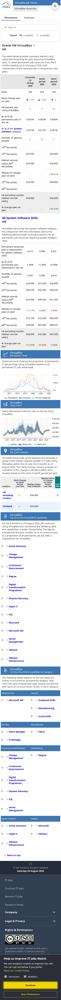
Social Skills (44, 716)
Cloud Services (7, 693)
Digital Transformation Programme (17, 587)
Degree (12, 576)
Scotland (7, 506)
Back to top (14, 855)
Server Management (16, 640)
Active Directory (17, 546)
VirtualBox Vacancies (25, 8)
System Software (8, 818)
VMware (13, 649)
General (34, 693)
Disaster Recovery (18, 598)
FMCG (41, 731)
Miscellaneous (37, 724)
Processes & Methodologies (13, 748)
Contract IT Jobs (14, 888)
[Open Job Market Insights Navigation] (55, 5)
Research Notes (14, 904)
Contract (29, 17)
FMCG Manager (17, 731)
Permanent (11, 17)
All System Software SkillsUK (20, 219)
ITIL (11, 614)
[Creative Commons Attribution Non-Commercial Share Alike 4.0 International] (30, 938)
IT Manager (15, 739)
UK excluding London (8, 495)
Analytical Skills (46, 700)
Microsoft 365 (16, 630)
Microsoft (14, 622)
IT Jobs (9, 880)
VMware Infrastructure (16, 659)
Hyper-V (13, 606)
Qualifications (37, 748)
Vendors (34, 818)
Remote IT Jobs (14, 896)
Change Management (16, 556)
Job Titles (5, 724)
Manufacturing (46, 708)
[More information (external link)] (33, 45)
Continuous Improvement (16, 567)
